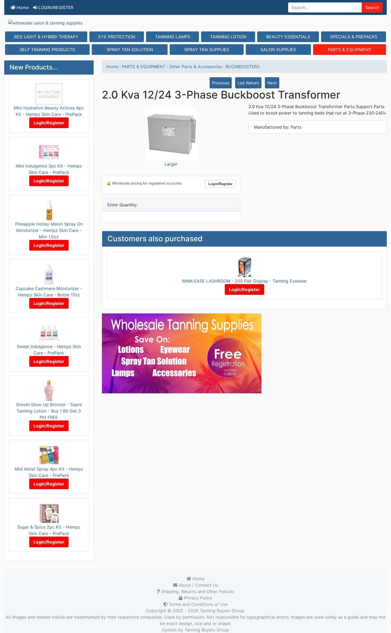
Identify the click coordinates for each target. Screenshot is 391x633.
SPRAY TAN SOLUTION (130, 49)
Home (22, 7)
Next (272, 82)
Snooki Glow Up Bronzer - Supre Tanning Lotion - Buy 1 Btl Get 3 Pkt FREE (49, 411)
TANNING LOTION (228, 36)
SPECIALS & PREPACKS (353, 36)
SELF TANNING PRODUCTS (47, 49)
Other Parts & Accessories (195, 66)
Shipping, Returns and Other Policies (197, 591)
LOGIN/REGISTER (55, 7)
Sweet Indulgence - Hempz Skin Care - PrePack (49, 350)
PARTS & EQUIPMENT (349, 49)
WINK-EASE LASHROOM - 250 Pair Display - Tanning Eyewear (244, 281)
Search (372, 7)
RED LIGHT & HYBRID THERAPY (46, 36)
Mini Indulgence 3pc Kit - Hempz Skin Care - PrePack (49, 169)
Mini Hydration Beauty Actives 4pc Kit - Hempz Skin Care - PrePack (49, 111)
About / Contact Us (197, 585)
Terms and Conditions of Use (198, 604)
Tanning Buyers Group (222, 610)
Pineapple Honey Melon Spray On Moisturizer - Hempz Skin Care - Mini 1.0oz (49, 230)
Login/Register (49, 122)
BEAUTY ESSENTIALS (288, 36)
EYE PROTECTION (116, 36)
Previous (220, 82)
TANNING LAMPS (172, 36)
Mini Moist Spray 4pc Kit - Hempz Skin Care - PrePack (49, 472)
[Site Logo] (195, 22)
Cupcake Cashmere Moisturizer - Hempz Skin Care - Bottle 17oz (49, 291)
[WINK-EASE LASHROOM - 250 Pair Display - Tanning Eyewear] (244, 266)
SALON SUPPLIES (278, 49)
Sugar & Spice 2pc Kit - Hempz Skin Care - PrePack (48, 530)
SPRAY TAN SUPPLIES (206, 49)
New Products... (34, 67)
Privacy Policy (197, 598)
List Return (248, 82)
